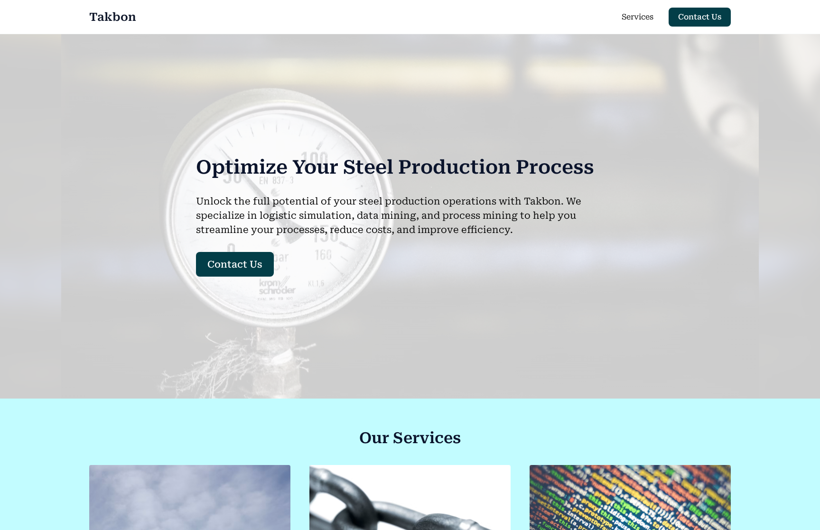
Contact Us (699, 16)
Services (637, 16)
